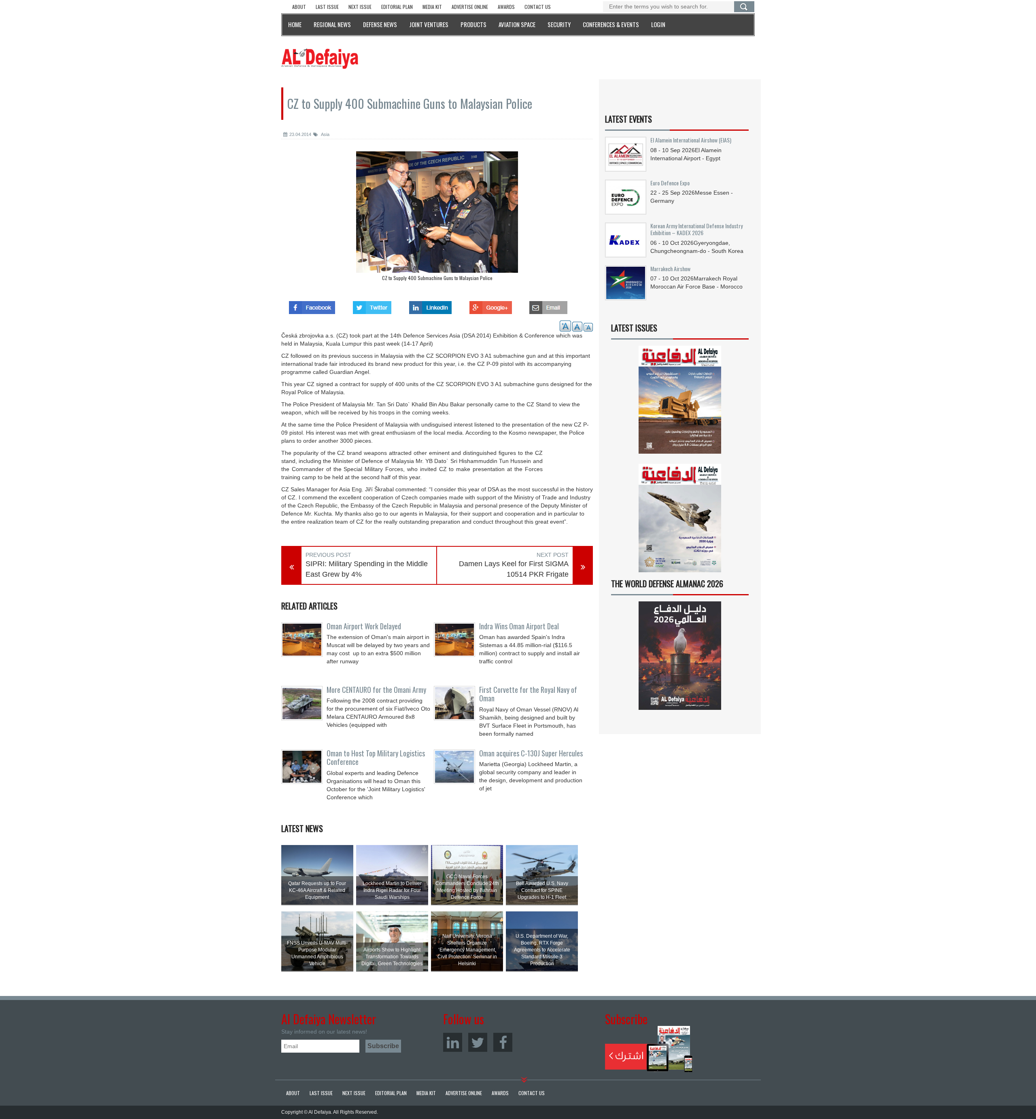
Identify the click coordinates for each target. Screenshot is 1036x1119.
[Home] (319, 58)
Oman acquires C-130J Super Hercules (531, 753)
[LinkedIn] (452, 1042)
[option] (437, 218)
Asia (324, 134)
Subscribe (649, 1049)
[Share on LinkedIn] (430, 305)
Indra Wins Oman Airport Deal (519, 626)
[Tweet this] (372, 305)
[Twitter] (477, 1042)
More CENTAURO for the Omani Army (376, 689)
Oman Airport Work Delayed (364, 626)
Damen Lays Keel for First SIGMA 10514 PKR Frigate (514, 569)
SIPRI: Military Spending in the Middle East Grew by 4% (367, 569)
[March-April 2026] (680, 403)
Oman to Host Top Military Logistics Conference (376, 757)
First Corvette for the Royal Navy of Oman (528, 694)
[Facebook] (502, 1042)
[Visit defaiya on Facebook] (312, 305)
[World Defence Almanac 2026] (680, 655)
